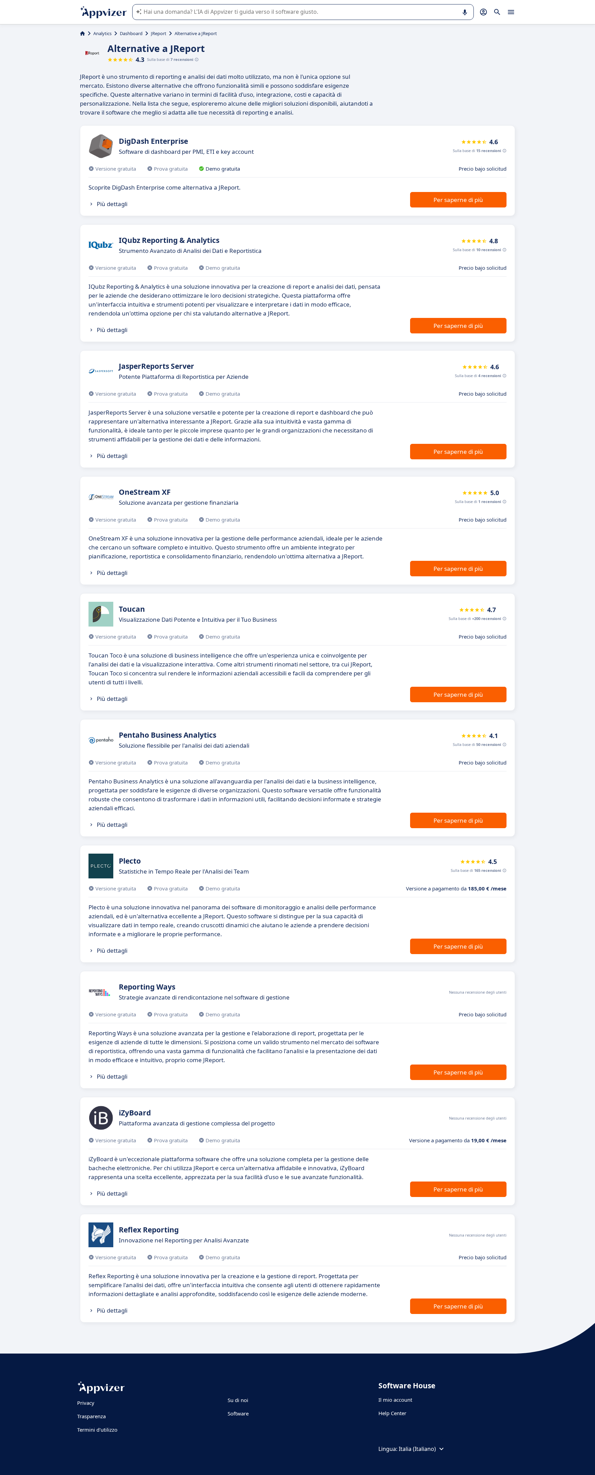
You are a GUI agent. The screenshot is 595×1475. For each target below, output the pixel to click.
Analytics (102, 33)
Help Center (392, 1413)
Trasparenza (91, 1416)
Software (238, 1413)
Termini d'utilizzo (97, 1429)
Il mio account (395, 1399)
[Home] (82, 33)
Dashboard (131, 33)
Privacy (85, 1402)
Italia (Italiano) (417, 1449)
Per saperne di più (458, 200)
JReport (158, 33)
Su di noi (238, 1400)
